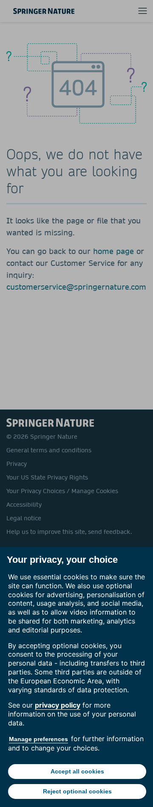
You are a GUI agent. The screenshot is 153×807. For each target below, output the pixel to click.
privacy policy (57, 705)
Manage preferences (38, 739)
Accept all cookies (77, 771)
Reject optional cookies (77, 791)
